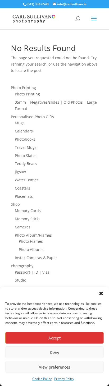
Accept (54, 338)
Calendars (24, 131)
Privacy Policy (64, 378)
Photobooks (25, 139)
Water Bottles (27, 179)
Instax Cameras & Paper (36, 257)
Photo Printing (23, 87)
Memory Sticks (27, 218)
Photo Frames (31, 241)
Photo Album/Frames (33, 235)
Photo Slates (26, 155)
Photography (22, 265)
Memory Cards (28, 210)
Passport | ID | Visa (32, 272)
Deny (54, 352)
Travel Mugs (26, 147)
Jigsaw (20, 171)
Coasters (22, 188)
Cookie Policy (42, 378)
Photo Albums (31, 249)
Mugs (20, 122)
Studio (20, 280)
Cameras (22, 226)
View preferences (54, 367)
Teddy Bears (26, 163)
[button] (101, 293)
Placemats (24, 196)
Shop (15, 204)
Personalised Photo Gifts (32, 116)
